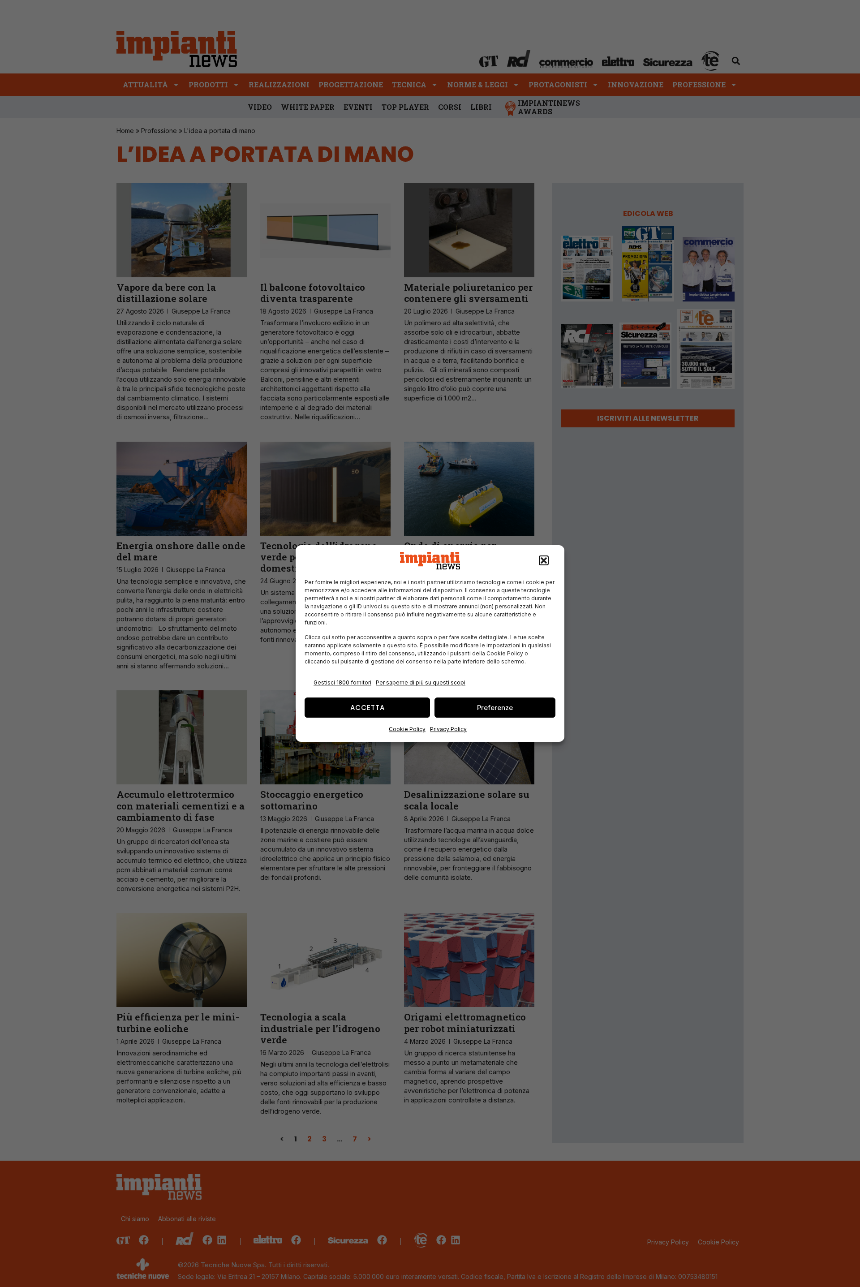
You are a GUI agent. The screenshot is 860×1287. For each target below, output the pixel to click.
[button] (543, 560)
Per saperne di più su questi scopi (420, 682)
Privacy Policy (448, 729)
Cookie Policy (407, 729)
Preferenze (495, 707)
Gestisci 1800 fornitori (342, 682)
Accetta (367, 707)
